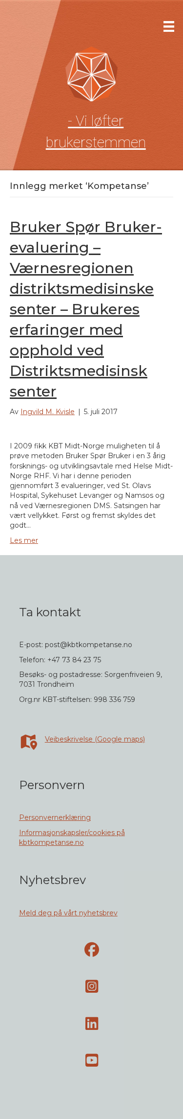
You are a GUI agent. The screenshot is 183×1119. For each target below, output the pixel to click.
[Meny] (169, 26)
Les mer (24, 540)
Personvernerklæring (55, 817)
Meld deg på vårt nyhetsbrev (68, 913)
